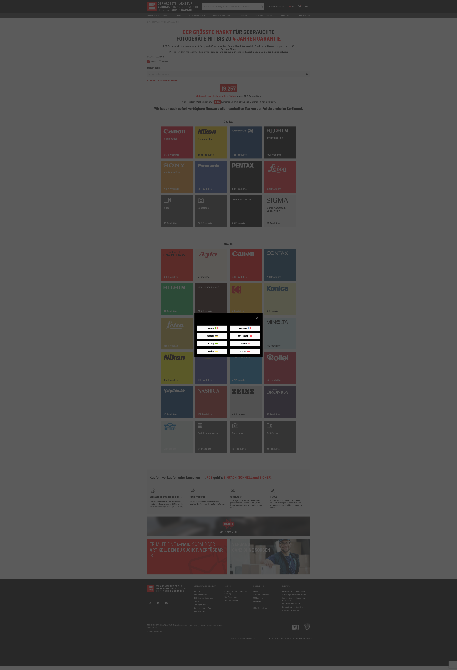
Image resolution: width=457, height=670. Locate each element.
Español (210, 351)
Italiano (210, 328)
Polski (243, 351)
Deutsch (210, 336)
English (243, 343)
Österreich (243, 336)
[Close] (257, 318)
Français (243, 328)
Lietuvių (210, 343)
